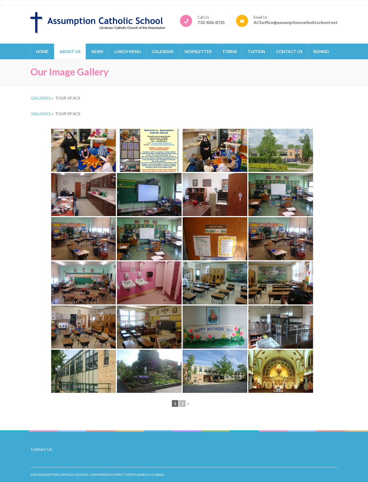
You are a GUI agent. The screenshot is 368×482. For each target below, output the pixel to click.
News (97, 51)
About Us (70, 51)
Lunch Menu (127, 51)
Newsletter (198, 51)
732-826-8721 (211, 22)
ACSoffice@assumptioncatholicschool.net (296, 22)
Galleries (41, 98)
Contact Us (289, 51)
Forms (230, 51)
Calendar (162, 51)
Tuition (256, 51)
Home (42, 51)
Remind (321, 51)
